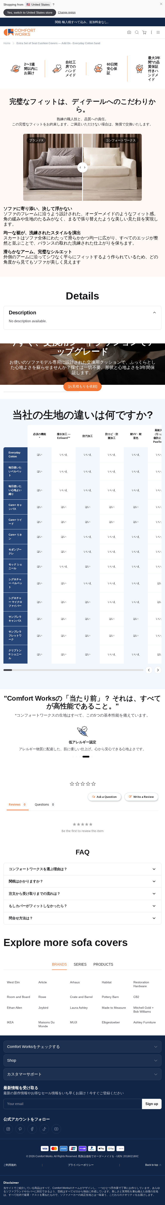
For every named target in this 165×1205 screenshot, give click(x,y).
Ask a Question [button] (107, 797)
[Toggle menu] (158, 32)
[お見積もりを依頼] (82, 386)
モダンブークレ (15, 551)
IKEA (10, 1022)
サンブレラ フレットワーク (15, 635)
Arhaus (75, 982)
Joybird (43, 1007)
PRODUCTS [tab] (103, 964)
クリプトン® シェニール (15, 654)
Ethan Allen (14, 1007)
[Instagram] (8, 1129)
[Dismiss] (161, 3)
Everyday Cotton (14, 454)
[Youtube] (56, 1129)
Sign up (151, 1104)
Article (42, 982)
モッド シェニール (15, 566)
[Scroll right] (158, 670)
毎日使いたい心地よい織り (15, 490)
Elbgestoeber (111, 1022)
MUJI (73, 1022)
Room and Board (18, 997)
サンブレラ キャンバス (15, 618)
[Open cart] (144, 32)
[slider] (82, 167)
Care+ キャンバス (15, 507)
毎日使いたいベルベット (15, 471)
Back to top (151, 1164)
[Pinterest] (20, 1129)
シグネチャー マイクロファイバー (15, 602)
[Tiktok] (44, 1129)
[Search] (136, 32)
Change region (67, 12)
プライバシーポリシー (81, 1164)
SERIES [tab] (80, 964)
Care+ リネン (15, 536)
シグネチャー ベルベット (15, 583)
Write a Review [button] (143, 797)
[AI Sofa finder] (129, 32)
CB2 (136, 997)
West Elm (13, 982)
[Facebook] (32, 1129)
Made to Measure (114, 1007)
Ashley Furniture (144, 1022)
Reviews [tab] (14, 804)
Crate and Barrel (81, 997)
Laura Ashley (79, 1007)
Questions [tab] (42, 804)
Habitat (107, 982)
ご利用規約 (9, 1164)
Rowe (42, 997)
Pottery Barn (110, 997)
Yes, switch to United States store (29, 12)
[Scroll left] (149, 670)
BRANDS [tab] (59, 964)
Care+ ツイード (15, 521)
